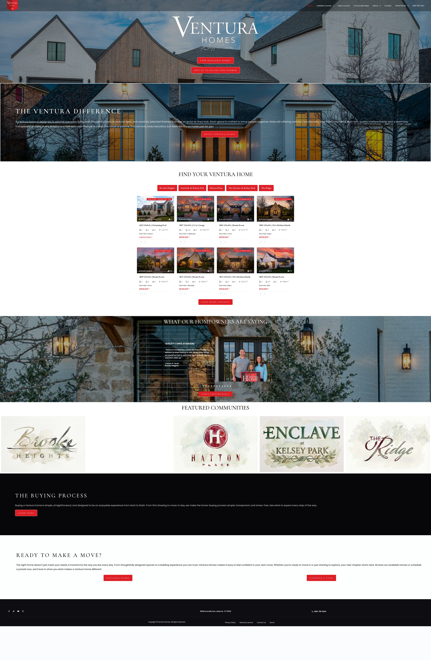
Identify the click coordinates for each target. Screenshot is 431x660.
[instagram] (23, 611)
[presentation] (153, 359)
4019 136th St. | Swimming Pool (152, 225)
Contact (388, 6)
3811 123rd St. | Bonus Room (191, 277)
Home (310, 6)
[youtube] (18, 611)
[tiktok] (13, 611)
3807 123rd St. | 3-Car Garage (192, 225)
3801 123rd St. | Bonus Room (271, 277)
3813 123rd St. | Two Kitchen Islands (234, 277)
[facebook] (9, 611)
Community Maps (361, 6)
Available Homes (324, 6)
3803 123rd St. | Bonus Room (231, 225)
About (375, 6)
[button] (200, 386)
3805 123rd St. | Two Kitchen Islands (274, 225)
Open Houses (344, 6)
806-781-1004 (418, 6)
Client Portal (400, 6)
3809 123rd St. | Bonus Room (151, 277)
